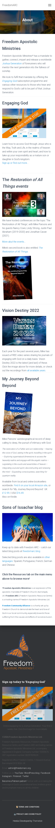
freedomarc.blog (31, 551)
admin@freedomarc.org (19, 768)
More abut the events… (14, 241)
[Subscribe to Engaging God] (27, 704)
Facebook (45, 773)
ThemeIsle (37, 821)
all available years (36, 370)
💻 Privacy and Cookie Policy (27, 814)
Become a (7, 781)
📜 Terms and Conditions (27, 807)
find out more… (20, 163)
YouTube (19, 773)
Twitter (25, 776)
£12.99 (5, 493)
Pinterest (17, 776)
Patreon (16, 781)
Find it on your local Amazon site (30, 485)
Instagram (7, 776)
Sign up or (7, 163)
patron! (23, 781)
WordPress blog (31, 773)
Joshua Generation (12, 63)
